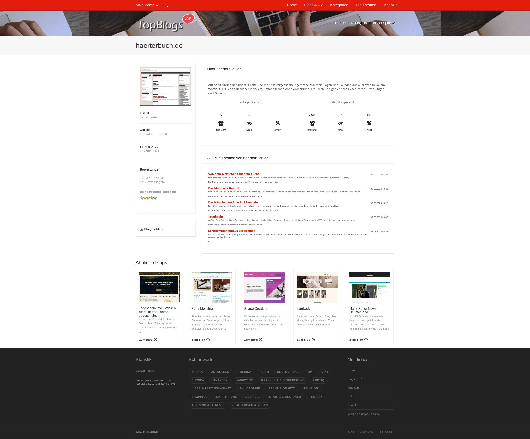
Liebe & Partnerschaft (211, 388)
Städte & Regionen (285, 396)
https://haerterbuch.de (154, 134)
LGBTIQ (318, 380)
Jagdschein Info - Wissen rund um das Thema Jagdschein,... (157, 312)
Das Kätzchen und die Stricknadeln (233, 202)
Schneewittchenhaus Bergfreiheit (231, 231)
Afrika (197, 372)
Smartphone (226, 396)
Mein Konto (145, 5)
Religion (310, 388)
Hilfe (350, 396)
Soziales (253, 396)
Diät (324, 372)
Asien (264, 372)
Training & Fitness (207, 405)
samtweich (304, 308)
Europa (198, 380)
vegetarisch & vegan (250, 405)
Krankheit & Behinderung (283, 380)
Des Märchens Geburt (223, 188)
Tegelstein (215, 217)
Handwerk (244, 380)
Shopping (200, 396)
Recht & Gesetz (282, 388)
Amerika (244, 372)
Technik (316, 396)
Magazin (353, 387)
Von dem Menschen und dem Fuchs (233, 174)
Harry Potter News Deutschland (362, 310)
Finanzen (220, 380)
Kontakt (353, 405)
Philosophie (249, 388)
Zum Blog (146, 339)
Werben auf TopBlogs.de (364, 413)
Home (351, 370)
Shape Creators (255, 308)
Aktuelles (220, 372)
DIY (310, 372)
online (145, 371)
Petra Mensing (202, 308)
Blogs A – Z (355, 379)
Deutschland (288, 372)
